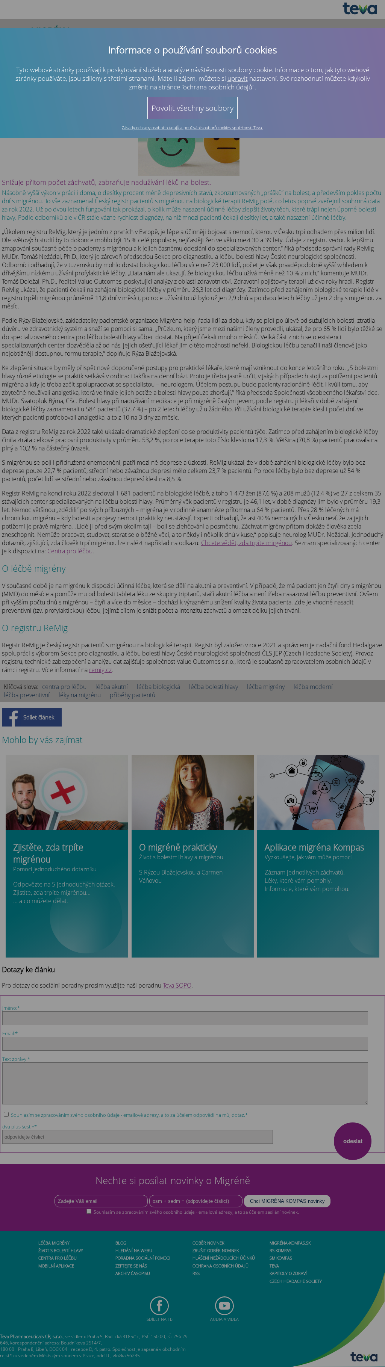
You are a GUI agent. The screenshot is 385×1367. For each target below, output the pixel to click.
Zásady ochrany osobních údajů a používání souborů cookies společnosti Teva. (192, 127)
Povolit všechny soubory (192, 108)
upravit (237, 78)
